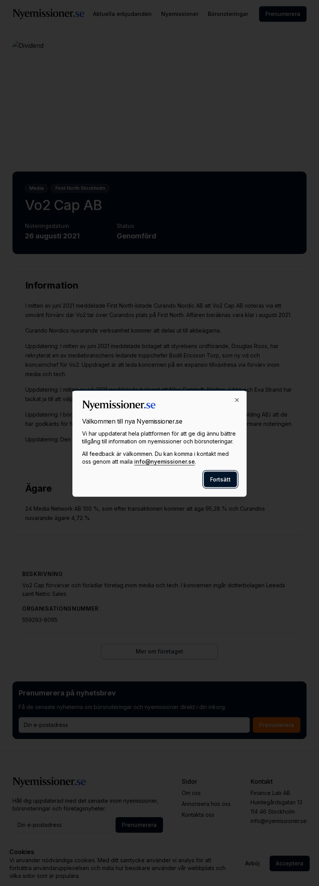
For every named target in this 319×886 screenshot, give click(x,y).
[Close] (237, 400)
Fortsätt (220, 479)
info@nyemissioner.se (164, 461)
